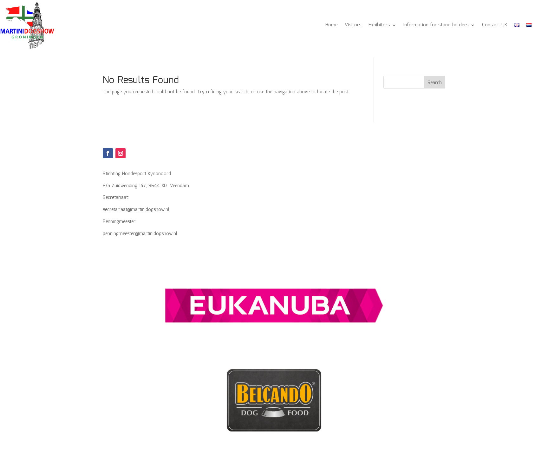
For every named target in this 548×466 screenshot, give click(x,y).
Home (331, 25)
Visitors (353, 25)
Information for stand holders (436, 25)
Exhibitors (379, 25)
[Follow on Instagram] (120, 153)
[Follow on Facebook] (108, 153)
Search (434, 82)
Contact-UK (494, 25)
